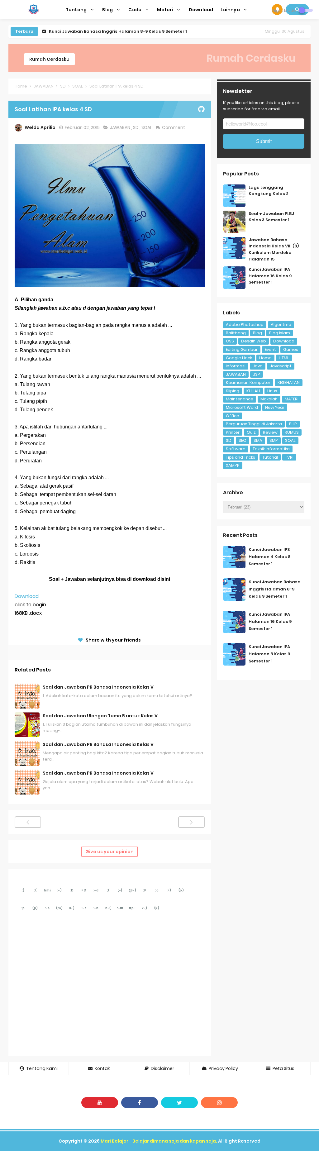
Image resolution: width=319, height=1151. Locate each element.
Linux (272, 391)
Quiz (251, 432)
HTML (284, 358)
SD (136, 127)
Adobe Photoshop (245, 324)
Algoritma (281, 324)
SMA (258, 440)
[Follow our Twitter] (179, 1102)
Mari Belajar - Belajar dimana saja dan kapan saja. (159, 1141)
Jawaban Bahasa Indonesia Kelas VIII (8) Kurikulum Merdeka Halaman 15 (274, 249)
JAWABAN (120, 127)
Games (290, 349)
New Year (274, 407)
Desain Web (253, 341)
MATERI (291, 399)
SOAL (147, 127)
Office (232, 416)
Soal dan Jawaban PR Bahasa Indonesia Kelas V (98, 687)
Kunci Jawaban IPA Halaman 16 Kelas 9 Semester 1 (104, 31)
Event (270, 349)
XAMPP (233, 465)
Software (235, 449)
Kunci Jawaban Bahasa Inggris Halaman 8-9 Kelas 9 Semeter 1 (275, 589)
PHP (293, 424)
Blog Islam (279, 333)
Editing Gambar (242, 349)
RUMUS (292, 432)
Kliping (232, 391)
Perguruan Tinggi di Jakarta (254, 424)
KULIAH (253, 391)
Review (270, 432)
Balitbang (236, 333)
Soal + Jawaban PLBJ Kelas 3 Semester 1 (271, 217)
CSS (230, 341)
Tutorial (270, 457)
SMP (273, 440)
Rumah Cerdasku (49, 59)
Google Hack (239, 358)
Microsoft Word (242, 407)
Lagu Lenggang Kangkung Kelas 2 (268, 190)
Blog (257, 333)
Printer (233, 432)
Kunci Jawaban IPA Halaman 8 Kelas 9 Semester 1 (269, 654)
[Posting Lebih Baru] (28, 822)
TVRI (289, 457)
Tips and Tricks (240, 457)
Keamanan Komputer (248, 382)
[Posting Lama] (191, 822)
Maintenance (239, 399)
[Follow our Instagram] (219, 1102)
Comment (174, 127)
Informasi (235, 366)
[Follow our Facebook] (139, 1102)
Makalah (269, 399)
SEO (242, 440)
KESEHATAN (289, 382)
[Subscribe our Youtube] (99, 1102)
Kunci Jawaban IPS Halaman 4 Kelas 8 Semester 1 (270, 557)
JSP (256, 374)
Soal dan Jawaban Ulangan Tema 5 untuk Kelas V (100, 716)
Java (258, 366)
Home (265, 358)
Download (27, 596)
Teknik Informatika (271, 449)
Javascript (281, 366)
